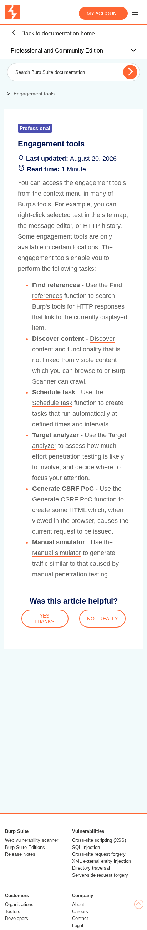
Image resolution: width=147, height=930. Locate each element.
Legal (77, 925)
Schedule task (52, 402)
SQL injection (86, 847)
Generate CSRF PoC (62, 499)
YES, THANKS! (45, 618)
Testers (12, 911)
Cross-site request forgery (99, 854)
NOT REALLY (102, 618)
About (78, 904)
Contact (80, 918)
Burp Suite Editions (25, 847)
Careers (80, 911)
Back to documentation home (57, 33)
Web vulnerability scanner (31, 840)
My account (103, 13)
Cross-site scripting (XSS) (99, 840)
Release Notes (20, 854)
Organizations (19, 904)
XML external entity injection (101, 861)
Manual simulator (56, 552)
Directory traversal (91, 868)
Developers (16, 918)
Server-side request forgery (100, 875)
